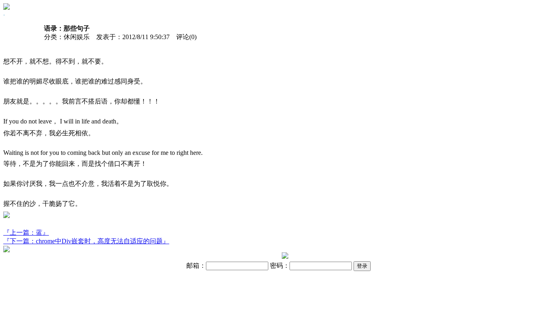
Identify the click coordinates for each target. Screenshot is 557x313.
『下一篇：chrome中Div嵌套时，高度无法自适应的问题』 (86, 241)
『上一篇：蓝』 (26, 232)
